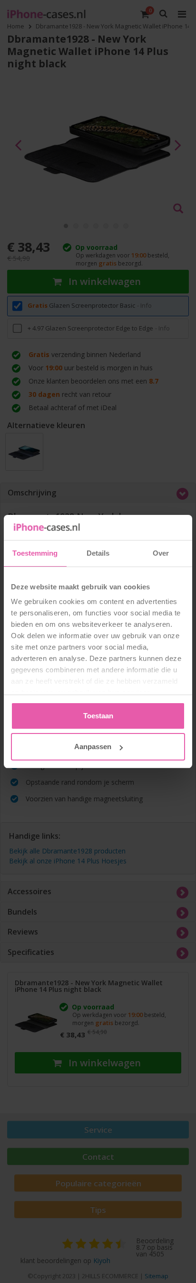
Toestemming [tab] (35, 553)
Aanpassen (92, 746)
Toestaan (98, 716)
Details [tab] (98, 553)
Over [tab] (161, 553)
